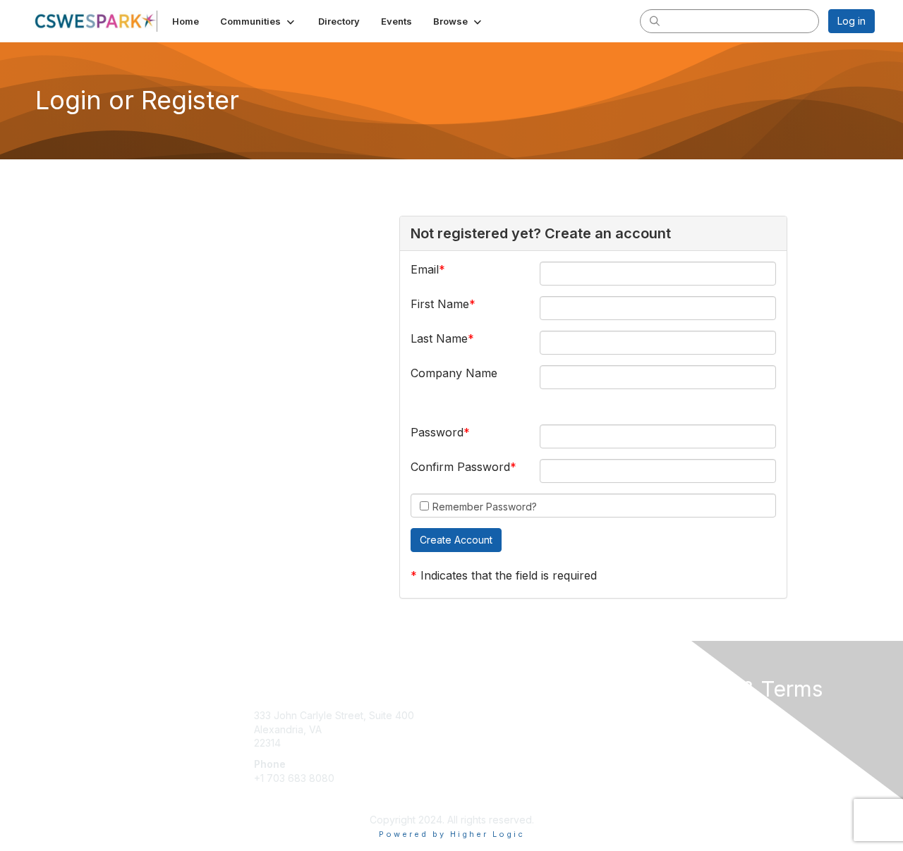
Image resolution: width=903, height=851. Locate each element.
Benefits (476, 729)
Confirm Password (460, 467)
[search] (654, 20)
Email (425, 269)
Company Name (454, 373)
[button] (259, 21)
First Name (440, 304)
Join (467, 715)
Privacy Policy (694, 729)
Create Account (290, 798)
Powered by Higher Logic (452, 834)
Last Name (439, 338)
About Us (682, 715)
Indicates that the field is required (508, 575)
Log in (851, 21)
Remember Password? (484, 507)
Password (437, 432)
